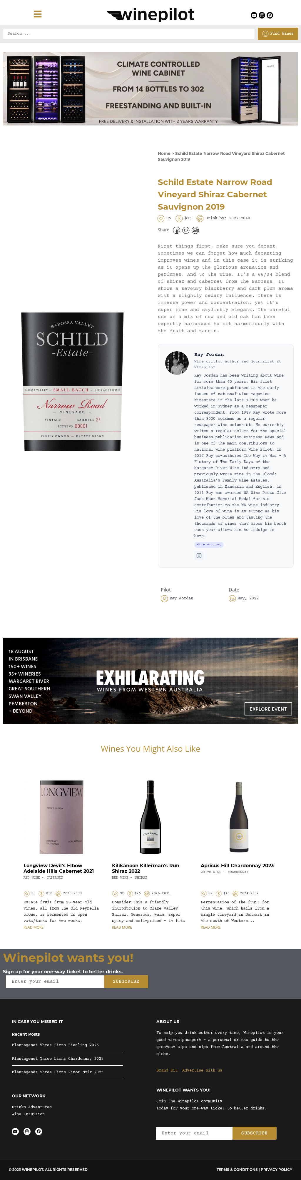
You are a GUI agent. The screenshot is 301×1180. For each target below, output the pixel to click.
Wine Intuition (28, 1114)
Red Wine (32, 878)
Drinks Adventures (32, 1107)
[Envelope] (254, 15)
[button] (176, 230)
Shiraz (141, 878)
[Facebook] (270, 15)
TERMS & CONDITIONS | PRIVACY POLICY (254, 1169)
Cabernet (54, 878)
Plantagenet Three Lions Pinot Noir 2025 (57, 1072)
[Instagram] (262, 15)
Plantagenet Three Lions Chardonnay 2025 (57, 1059)
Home (164, 153)
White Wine (211, 872)
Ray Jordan (209, 354)
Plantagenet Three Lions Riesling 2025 (55, 1045)
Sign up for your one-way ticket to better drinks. (63, 972)
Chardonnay (238, 872)
